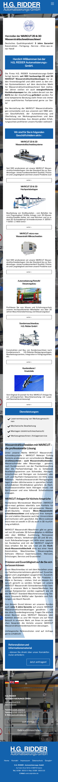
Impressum (25, 760)
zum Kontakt (29, 722)
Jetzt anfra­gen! (38, 662)
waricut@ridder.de (18, 715)
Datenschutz (37, 760)
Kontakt (14, 760)
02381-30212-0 (18, 710)
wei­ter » (29, 180)
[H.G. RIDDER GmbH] (22, 10)
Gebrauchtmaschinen (29, 730)
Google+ (48, 760)
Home (6, 760)
